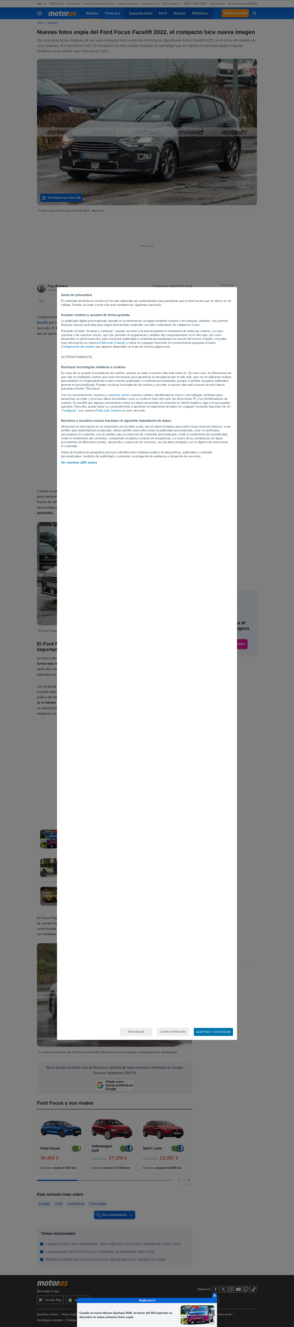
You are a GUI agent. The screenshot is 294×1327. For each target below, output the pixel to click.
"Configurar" (69, 410)
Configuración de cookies (78, 346)
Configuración (173, 1031)
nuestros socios (119, 395)
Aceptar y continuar (213, 1032)
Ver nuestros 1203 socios (79, 462)
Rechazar (136, 1031)
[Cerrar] (214, 1295)
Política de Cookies (112, 342)
